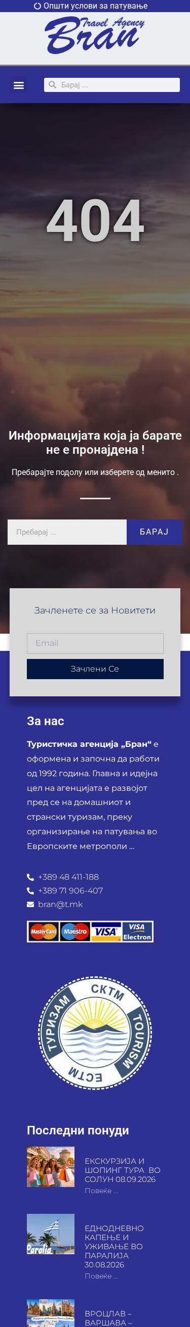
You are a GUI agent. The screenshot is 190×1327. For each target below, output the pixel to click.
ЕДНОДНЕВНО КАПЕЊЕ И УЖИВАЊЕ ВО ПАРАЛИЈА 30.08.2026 (114, 1246)
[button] (18, 84)
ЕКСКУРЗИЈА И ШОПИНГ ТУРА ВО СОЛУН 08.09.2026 (123, 1170)
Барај (154, 532)
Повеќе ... (101, 1190)
